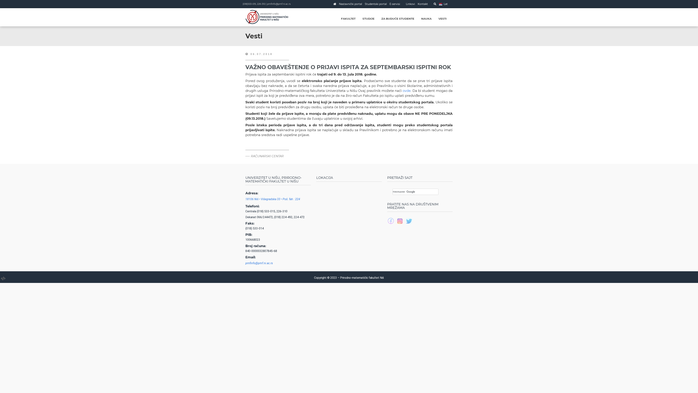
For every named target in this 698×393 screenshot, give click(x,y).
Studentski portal (376, 4)
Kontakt (423, 4)
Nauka (426, 18)
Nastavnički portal (350, 4)
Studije (368, 18)
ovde (407, 91)
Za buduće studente (397, 18)
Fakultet (348, 18)
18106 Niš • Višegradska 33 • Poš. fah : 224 (272, 199)
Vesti (442, 18)
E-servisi (395, 4)
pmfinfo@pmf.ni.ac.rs (279, 4)
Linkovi (410, 4)
